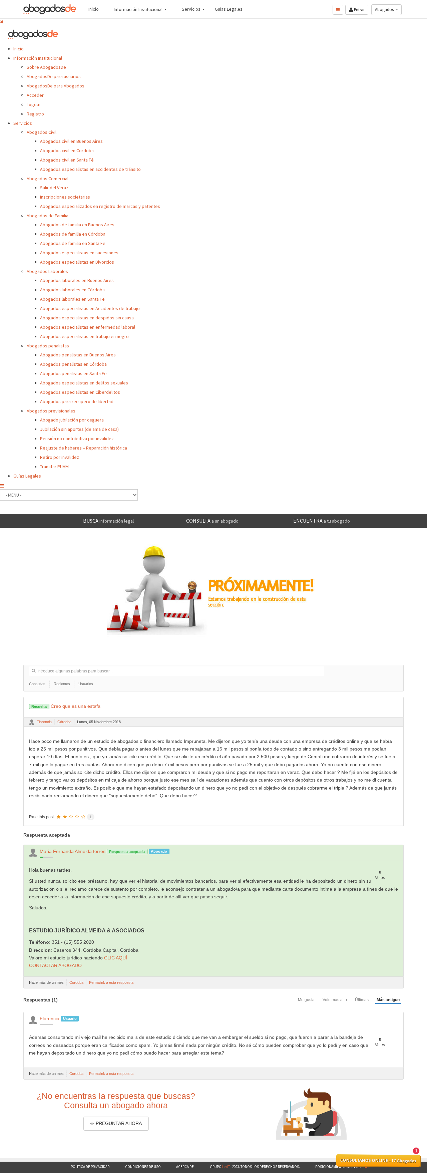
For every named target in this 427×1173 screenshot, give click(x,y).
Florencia (44, 722)
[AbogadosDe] (50, 9)
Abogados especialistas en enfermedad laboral (87, 327)
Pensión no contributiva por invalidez (77, 438)
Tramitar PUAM (54, 467)
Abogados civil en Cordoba (67, 151)
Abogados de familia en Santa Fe (72, 243)
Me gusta (306, 999)
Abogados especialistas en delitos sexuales (84, 383)
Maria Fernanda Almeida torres (72, 851)
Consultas (37, 684)
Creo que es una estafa (65, 706)
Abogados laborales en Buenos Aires (77, 280)
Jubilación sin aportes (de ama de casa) (79, 429)
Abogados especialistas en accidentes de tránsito (90, 169)
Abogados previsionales (51, 411)
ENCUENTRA (321, 520)
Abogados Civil (41, 132)
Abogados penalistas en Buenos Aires (78, 355)
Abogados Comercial (47, 179)
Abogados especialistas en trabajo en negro (84, 336)
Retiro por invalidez (59, 457)
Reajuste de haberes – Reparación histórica (83, 448)
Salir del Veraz (54, 188)
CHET (365, 1166)
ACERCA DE (185, 1166)
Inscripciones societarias (65, 197)
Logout (34, 104)
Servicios (22, 123)
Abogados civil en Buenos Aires (71, 141)
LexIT (226, 1166)
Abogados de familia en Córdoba (72, 234)
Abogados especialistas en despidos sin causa (87, 318)
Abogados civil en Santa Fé (67, 160)
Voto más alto (335, 999)
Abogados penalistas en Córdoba (73, 364)
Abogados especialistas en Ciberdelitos (80, 392)
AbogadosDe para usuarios (54, 76)
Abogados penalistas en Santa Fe (73, 373)
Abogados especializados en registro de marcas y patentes (100, 206)
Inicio (18, 49)
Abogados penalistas (48, 346)
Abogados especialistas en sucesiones (79, 253)
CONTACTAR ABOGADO (55, 965)
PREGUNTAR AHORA (118, 1123)
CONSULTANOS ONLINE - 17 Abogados (378, 1160)
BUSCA (108, 520)
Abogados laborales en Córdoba (72, 290)
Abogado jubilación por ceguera (72, 420)
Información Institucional (37, 58)
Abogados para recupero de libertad (76, 401)
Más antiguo (388, 999)
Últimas (362, 999)
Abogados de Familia (47, 216)
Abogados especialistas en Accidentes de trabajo (90, 308)
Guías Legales (27, 476)
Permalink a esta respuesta (111, 982)
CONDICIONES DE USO (143, 1166)
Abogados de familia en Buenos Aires (77, 225)
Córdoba (64, 722)
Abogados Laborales (47, 271)
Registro (35, 114)
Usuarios (85, 684)
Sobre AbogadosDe (46, 67)
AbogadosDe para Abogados (55, 86)
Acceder (35, 95)
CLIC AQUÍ (115, 957)
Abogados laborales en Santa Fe (72, 299)
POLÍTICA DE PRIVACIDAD (90, 1166)
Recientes (62, 684)
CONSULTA (212, 520)
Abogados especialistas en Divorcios (77, 262)
